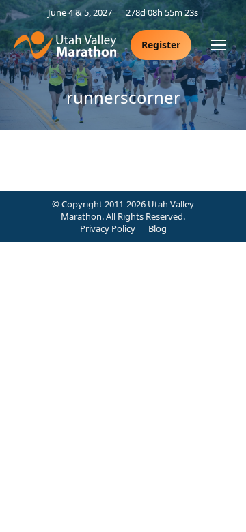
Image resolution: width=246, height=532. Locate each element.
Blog (157, 228)
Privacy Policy (107, 228)
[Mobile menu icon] (218, 45)
